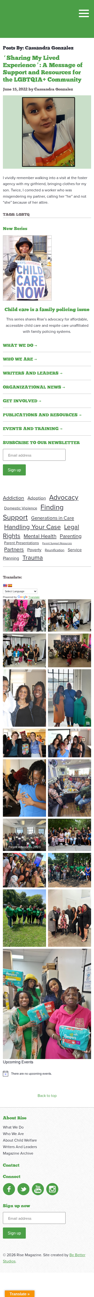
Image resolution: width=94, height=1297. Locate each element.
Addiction (13, 497)
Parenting (70, 536)
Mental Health (40, 536)
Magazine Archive (18, 1153)
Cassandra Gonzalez (53, 89)
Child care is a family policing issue (47, 309)
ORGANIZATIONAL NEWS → (34, 387)
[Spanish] (10, 585)
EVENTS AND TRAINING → (32, 428)
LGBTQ (23, 214)
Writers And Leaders (20, 1146)
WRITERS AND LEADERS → (32, 373)
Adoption (36, 498)
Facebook (9, 1189)
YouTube (38, 1189)
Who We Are (13, 1133)
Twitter (23, 1189)
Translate (34, 597)
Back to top (47, 1095)
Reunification (54, 549)
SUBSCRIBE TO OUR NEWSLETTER (41, 442)
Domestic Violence (20, 508)
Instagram (52, 1189)
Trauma (32, 557)
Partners (14, 549)
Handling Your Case (32, 526)
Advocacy (63, 497)
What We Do (13, 1127)
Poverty (34, 550)
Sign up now (16, 1206)
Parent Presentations (21, 542)
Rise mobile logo (28, 19)
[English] (5, 585)
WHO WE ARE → (20, 359)
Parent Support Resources (57, 543)
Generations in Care (52, 517)
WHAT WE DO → (20, 345)
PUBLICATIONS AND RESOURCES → (42, 415)
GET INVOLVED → (22, 401)
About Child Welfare (20, 1140)
